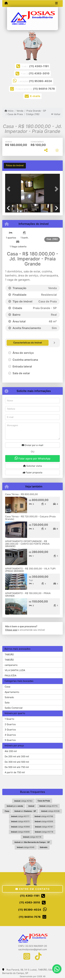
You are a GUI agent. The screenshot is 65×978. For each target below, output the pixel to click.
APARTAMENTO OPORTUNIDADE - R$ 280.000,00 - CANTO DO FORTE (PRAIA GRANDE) (27, 544)
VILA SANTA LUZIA (15, 670)
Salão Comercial (14, 707)
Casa (7, 686)
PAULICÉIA (10, 675)
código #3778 (44, 832)
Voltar (56, 114)
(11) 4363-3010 (39, 73)
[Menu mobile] (6, 3)
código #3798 (44, 816)
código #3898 (20, 832)
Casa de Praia (15, 114)
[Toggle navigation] (56, 3)
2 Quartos (10, 724)
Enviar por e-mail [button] (33, 445)
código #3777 (20, 816)
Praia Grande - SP (36, 110)
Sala (7, 702)
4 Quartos (10, 734)
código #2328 (50, 811)
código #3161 (44, 827)
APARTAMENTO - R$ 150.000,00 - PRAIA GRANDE (28, 594)
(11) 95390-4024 (40, 81)
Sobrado (9, 697)
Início (10, 110)
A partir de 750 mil (15, 772)
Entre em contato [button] (34, 888)
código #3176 (32, 837)
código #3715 (48, 806)
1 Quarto (9, 718)
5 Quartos (10, 740)
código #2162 (23, 801)
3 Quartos (10, 729)
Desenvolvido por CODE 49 (32, 976)
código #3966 (20, 827)
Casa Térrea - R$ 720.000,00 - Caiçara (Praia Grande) (30, 517)
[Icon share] (26, 956)
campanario (11, 665)
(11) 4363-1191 (39, 66)
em (25, 811)
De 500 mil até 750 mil (17, 767)
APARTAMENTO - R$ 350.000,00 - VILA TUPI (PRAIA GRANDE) (30, 570)
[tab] (15, 165)
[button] (9, 189)
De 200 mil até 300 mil (17, 756)
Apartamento (12, 692)
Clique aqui (11, 629)
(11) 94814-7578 (44, 88)
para (15, 806)
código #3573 (20, 821)
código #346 (25, 847)
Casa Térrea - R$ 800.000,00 (21, 494)
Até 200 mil (11, 751)
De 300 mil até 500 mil (17, 761)
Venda (19, 110)
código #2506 (44, 821)
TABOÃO (9, 654)
